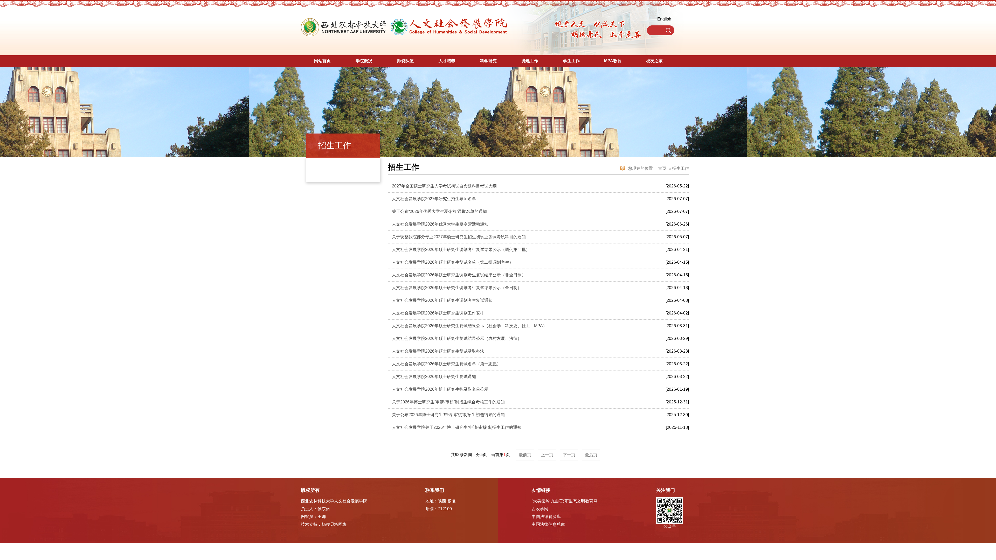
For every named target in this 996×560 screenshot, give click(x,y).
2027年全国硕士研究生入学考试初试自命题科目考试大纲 (444, 186)
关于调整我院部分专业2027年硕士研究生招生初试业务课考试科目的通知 (459, 237)
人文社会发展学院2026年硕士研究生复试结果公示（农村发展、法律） (457, 338)
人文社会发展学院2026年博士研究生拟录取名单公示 (440, 389)
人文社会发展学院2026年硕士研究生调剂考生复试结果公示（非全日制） (459, 275)
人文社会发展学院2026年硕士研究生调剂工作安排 (438, 313)
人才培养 (447, 61)
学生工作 (571, 61)
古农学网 (540, 509)
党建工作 (530, 61)
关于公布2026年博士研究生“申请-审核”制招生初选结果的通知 (448, 414)
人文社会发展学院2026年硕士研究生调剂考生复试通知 (442, 300)
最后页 (591, 455)
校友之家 (654, 61)
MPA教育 (612, 61)
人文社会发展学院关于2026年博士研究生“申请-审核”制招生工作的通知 (456, 427)
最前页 (525, 455)
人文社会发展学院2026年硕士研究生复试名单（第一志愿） (446, 364)
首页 (662, 168)
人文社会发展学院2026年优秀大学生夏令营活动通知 (440, 224)
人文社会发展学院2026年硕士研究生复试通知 (434, 376)
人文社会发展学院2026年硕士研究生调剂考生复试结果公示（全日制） (457, 287)
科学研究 (488, 61)
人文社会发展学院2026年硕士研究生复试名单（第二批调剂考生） (452, 262)
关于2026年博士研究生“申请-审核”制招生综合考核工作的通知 (448, 402)
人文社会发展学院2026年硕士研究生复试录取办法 (438, 351)
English (664, 19)
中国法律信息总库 (548, 524)
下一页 (569, 455)
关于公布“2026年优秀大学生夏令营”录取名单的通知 (439, 211)
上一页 (547, 455)
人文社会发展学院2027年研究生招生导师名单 (434, 199)
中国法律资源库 (546, 516)
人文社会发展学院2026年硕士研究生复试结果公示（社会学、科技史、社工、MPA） (469, 326)
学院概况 (364, 61)
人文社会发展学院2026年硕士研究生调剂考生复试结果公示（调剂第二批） (461, 249)
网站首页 (322, 61)
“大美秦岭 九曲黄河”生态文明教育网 (565, 501)
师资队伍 (405, 61)
